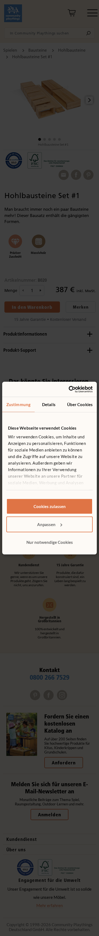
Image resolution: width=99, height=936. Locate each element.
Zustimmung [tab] (18, 404)
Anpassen (46, 524)
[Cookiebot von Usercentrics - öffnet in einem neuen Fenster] (70, 389)
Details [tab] (49, 404)
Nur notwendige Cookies (49, 542)
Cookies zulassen (50, 506)
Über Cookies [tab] (80, 404)
